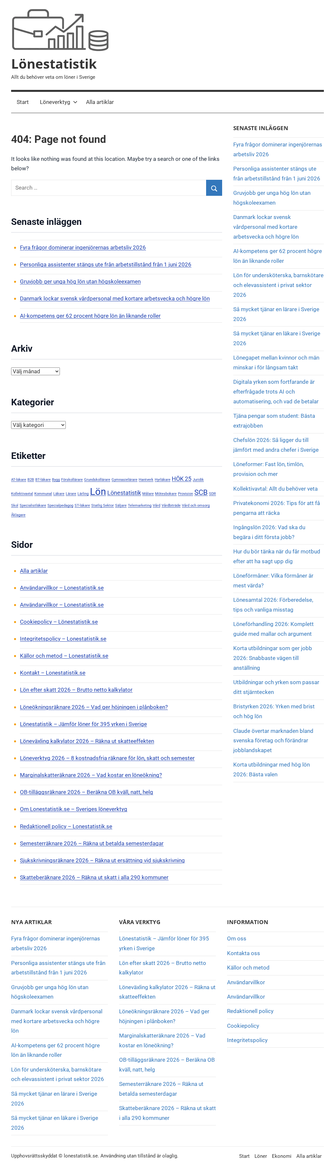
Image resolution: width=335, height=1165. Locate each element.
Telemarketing (139, 505)
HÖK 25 (181, 479)
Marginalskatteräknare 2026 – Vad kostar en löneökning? (91, 775)
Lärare (71, 494)
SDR (212, 494)
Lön (98, 491)
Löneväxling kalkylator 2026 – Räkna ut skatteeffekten (87, 741)
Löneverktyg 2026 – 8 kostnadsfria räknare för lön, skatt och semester (107, 758)
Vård (156, 505)
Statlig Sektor (102, 505)
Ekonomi (281, 1156)
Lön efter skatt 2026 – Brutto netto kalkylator (76, 689)
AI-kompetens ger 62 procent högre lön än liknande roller (90, 315)
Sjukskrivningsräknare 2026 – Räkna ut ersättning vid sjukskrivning (102, 860)
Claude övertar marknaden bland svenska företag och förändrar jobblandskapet (273, 741)
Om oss (236, 938)
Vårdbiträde (171, 505)
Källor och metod (248, 967)
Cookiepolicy (243, 1025)
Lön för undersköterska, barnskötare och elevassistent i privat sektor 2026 (278, 285)
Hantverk (146, 480)
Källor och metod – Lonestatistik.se (64, 655)
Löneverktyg (55, 102)
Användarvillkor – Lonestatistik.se (62, 587)
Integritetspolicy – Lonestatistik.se (63, 638)
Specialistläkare (33, 505)
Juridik (198, 480)
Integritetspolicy (247, 1040)
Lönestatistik (54, 64)
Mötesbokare (166, 494)
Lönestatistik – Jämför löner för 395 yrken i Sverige (83, 724)
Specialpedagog (60, 505)
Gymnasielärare (124, 480)
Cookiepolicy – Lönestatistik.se (59, 621)
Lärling (83, 494)
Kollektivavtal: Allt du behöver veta (275, 488)
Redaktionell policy (250, 1011)
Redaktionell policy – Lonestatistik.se (66, 826)
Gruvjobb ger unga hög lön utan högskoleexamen (80, 281)
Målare (148, 494)
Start (23, 102)
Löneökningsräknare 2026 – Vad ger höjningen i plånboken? (94, 707)
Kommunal (43, 494)
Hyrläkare (162, 480)
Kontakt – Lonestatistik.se (52, 672)
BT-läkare (43, 480)
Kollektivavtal (22, 494)
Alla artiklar (100, 102)
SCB (201, 492)
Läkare (58, 494)
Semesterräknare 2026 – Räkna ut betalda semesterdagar (92, 843)
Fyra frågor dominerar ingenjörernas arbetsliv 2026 (83, 247)
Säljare (121, 505)
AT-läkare (18, 480)
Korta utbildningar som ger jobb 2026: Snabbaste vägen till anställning (272, 658)
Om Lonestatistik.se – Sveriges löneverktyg (73, 809)
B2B (30, 480)
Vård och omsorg (196, 505)
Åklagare (18, 515)
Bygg (56, 480)
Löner (261, 1156)
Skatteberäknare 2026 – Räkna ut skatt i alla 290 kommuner (94, 877)
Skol (14, 505)
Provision (185, 494)
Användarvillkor (246, 982)
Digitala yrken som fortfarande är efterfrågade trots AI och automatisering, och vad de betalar (276, 392)
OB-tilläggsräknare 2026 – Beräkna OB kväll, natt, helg (86, 792)
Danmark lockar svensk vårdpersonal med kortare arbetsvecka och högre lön (115, 298)
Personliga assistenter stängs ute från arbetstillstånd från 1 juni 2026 (105, 264)
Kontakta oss (243, 953)
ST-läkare (82, 505)
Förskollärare (72, 480)
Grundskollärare (97, 480)
